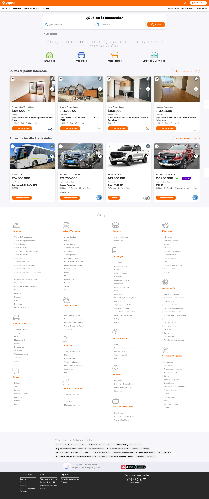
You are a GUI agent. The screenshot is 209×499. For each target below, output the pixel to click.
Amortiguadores (70, 255)
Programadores (170, 390)
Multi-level (168, 365)
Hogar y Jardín (20, 323)
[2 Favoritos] (157, 79)
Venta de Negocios (171, 379)
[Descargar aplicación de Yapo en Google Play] (141, 467)
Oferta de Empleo (121, 237)
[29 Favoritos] (109, 79)
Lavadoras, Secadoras (123, 315)
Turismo (167, 408)
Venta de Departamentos (24, 241)
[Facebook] (129, 480)
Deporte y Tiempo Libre (123, 384)
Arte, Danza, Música (72, 351)
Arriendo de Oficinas (22, 269)
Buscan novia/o (170, 255)
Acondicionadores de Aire (124, 312)
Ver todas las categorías (70, 479)
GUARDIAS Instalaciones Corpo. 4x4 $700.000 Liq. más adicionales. (115, 445)
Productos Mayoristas (173, 369)
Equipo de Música (71, 269)
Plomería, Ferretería (172, 326)
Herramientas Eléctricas (173, 305)
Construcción (168, 288)
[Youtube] (145, 480)
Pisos (16, 336)
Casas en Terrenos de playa (25, 286)
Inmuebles (6, 8)
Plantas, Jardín (20, 340)
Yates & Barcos (69, 305)
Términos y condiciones (48, 479)
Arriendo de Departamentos (25, 265)
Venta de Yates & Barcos (74, 326)
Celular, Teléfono (120, 273)
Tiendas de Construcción (174, 340)
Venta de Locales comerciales (26, 251)
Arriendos (18, 258)
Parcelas (17, 297)
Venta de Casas (20, 244)
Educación (67, 345)
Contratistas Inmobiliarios (174, 298)
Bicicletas (118, 380)
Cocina (17, 333)
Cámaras (117, 270)
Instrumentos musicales (123, 348)
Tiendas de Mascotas (172, 251)
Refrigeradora (119, 319)
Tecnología (117, 256)
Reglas (42, 488)
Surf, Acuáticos (120, 391)
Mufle (66, 272)
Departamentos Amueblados (26, 279)
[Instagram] (133, 480)
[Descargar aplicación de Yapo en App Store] (131, 467)
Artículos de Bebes (21, 329)
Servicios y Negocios (172, 356)
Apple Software (120, 266)
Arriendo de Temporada (24, 276)
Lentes (17, 390)
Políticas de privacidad (48, 482)
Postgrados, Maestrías (73, 365)
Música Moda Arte (121, 338)
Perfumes (18, 397)
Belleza (16, 377)
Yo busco (68, 329)
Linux (116, 291)
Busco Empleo (120, 241)
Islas (16, 300)
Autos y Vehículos (71, 231)
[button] (52, 89)
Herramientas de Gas (172, 312)
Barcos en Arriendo (72, 315)
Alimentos (168, 237)
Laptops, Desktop (121, 287)
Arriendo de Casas (21, 262)
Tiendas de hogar (21, 354)
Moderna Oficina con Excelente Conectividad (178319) (128, 449)
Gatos (166, 244)
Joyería (17, 386)
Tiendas (64, 482)
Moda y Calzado (20, 393)
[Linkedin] (141, 480)
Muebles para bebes (72, 405)
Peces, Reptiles (170, 258)
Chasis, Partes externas (73, 262)
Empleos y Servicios (32, 8)
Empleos (116, 231)
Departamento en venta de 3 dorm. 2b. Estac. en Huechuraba (80, 449)
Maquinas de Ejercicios (123, 387)
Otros (16, 361)
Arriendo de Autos (71, 248)
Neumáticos (69, 279)
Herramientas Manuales (173, 308)
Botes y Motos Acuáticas (74, 319)
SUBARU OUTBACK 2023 (146, 456)
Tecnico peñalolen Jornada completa (70, 445)
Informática (118, 277)
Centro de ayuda (201, 8)
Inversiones (168, 362)
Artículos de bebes (71, 394)
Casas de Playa (20, 283)
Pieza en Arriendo (21, 290)
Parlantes (118, 294)
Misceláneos (169, 301)
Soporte (23, 485)
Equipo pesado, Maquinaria (75, 265)
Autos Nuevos (70, 244)
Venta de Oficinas (21, 248)
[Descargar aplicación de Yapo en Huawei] (123, 466)
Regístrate (23, 491)
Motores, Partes (70, 276)
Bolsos (17, 383)
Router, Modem (120, 301)
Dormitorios (19, 347)
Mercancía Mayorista (122, 406)
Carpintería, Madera (172, 294)
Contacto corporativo (28, 488)
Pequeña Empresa (171, 372)
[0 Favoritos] (61, 79)
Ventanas (18, 357)
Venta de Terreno (21, 255)
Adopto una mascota (172, 269)
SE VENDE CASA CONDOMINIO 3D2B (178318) (73, 452)
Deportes (116, 374)
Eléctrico (167, 319)
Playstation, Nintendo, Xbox (125, 298)
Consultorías (169, 383)
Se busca (18, 350)
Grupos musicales (121, 355)
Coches (67, 398)
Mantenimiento (170, 336)
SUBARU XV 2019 (164, 452)
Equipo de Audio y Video (124, 280)
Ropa (16, 404)
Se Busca (68, 286)
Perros (166, 262)
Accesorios (68, 251)
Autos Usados (70, 237)
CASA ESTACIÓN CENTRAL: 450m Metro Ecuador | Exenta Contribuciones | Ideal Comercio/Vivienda (94, 456)
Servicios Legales (171, 404)
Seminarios (68, 369)
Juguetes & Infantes (72, 388)
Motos (67, 241)
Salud (166, 401)
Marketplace (48, 8)
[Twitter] (137, 480)
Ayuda (22, 482)
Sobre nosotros (25, 479)
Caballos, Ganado (171, 241)
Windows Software (121, 308)
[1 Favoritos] (13, 146)
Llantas (67, 283)
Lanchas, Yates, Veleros (73, 322)
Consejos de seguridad (187, 8)
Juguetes (68, 401)
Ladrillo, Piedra (170, 322)
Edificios (17, 293)
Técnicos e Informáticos (73, 362)
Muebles (17, 343)
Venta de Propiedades (23, 237)
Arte (116, 344)
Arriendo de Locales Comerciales (27, 272)
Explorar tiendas (173, 8)
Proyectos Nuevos (21, 307)
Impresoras (118, 284)
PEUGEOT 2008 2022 (102, 452)
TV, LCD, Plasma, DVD (122, 305)
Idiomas (67, 355)
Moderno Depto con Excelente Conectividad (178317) (134, 452)
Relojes (17, 401)
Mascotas (167, 231)
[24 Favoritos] (13, 79)
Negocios (18, 304)
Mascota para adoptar (173, 265)
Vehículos (17, 8)
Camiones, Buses (71, 258)
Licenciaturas (69, 358)
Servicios (167, 329)
